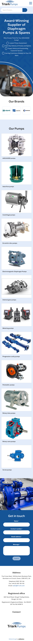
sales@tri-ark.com (19, 585)
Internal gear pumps (9, 300)
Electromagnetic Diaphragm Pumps (15, 271)
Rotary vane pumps (9, 441)
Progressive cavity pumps (11, 356)
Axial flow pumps (8, 186)
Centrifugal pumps (9, 215)
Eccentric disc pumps (10, 243)
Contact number (17, 529)
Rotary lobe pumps (9, 413)
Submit (16, 558)
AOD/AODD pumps (9, 158)
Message (16, 544)
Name (16, 521)
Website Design (12, 639)
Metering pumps (8, 328)
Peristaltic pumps (8, 385)
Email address (16, 536)
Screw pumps (7, 470)
